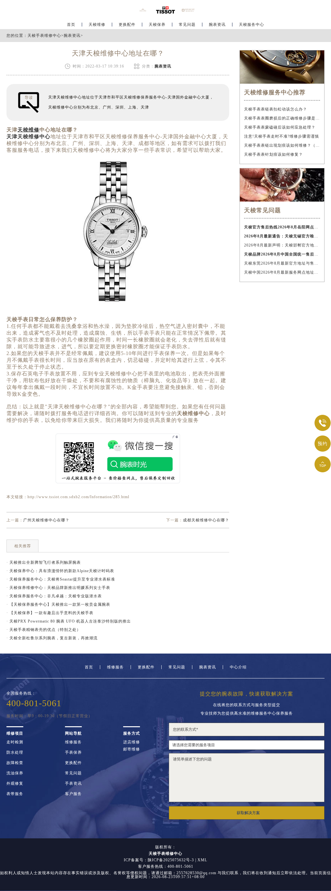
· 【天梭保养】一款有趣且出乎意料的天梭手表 (49, 613)
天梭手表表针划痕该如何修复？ (273, 154)
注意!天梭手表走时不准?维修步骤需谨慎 (281, 136)
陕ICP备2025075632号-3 (171, 860)
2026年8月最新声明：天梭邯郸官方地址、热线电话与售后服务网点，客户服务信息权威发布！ (282, 245)
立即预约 (166, 457)
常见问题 (187, 24)
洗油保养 (14, 773)
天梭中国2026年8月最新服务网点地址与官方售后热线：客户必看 (282, 272)
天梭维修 (97, 24)
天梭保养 (157, 24)
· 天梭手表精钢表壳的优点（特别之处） (43, 629)
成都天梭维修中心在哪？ (206, 520)
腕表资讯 (217, 24)
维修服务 (115, 667)
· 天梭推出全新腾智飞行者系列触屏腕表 (43, 562)
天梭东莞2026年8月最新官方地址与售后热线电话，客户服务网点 (282, 263)
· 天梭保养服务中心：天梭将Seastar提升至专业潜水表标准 (60, 579)
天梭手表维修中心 (44, 35)
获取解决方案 (248, 813)
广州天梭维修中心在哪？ (46, 520)
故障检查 (14, 763)
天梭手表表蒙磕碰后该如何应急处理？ (279, 127)
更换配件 (127, 24)
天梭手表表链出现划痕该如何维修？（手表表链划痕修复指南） (282, 145)
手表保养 (73, 752)
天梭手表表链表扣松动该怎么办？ (275, 109)
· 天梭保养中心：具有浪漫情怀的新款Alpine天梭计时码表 (60, 571)
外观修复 (14, 783)
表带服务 (14, 794)
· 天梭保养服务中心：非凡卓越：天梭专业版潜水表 (54, 596)
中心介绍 (238, 667)
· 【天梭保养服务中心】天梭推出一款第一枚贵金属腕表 (58, 604)
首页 (71, 24)
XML (202, 860)
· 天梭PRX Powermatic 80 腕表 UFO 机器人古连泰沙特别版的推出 (68, 621)
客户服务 (73, 794)
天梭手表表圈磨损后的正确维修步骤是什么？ (282, 118)
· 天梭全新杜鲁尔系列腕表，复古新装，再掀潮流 (52, 638)
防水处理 (14, 752)
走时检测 (14, 742)
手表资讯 (73, 783)
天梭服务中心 (251, 24)
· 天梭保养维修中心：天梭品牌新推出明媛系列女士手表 (58, 587)
